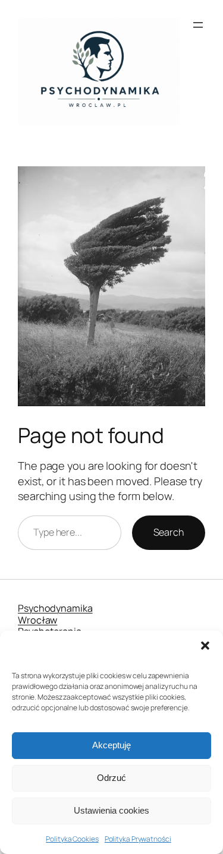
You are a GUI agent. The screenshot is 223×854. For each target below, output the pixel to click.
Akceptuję (111, 745)
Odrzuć (111, 778)
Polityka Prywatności (138, 839)
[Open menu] (198, 25)
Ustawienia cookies (111, 810)
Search (168, 532)
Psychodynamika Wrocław (55, 614)
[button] (205, 645)
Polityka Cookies (72, 839)
